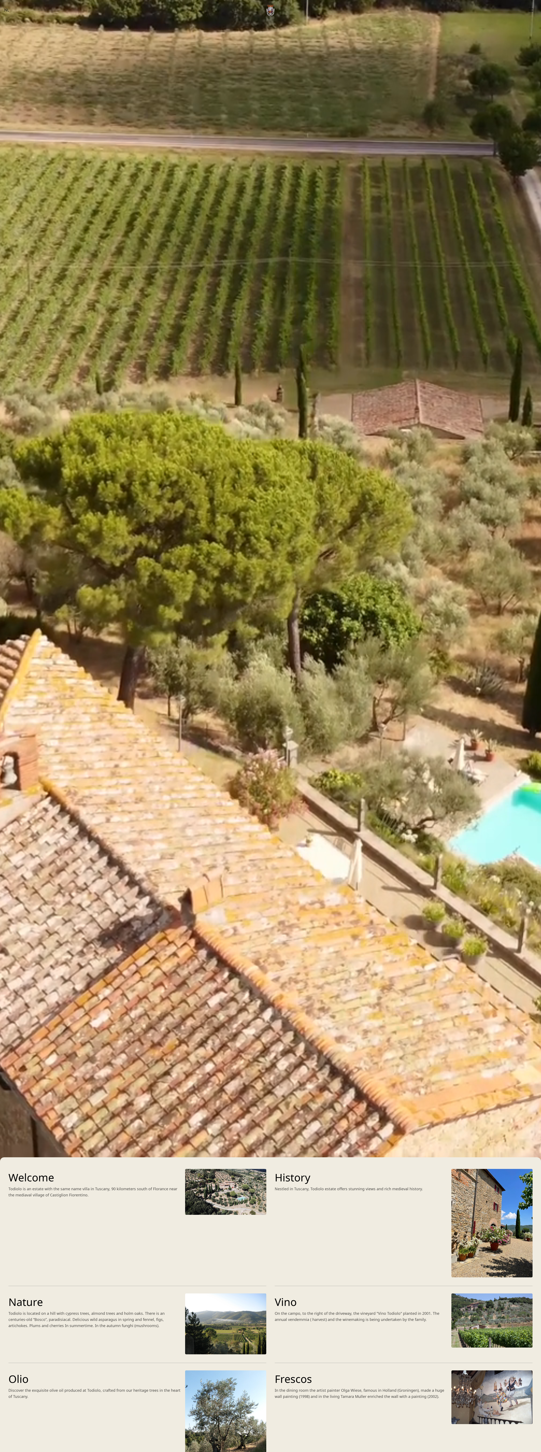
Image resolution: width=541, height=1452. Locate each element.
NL (6, 9)
